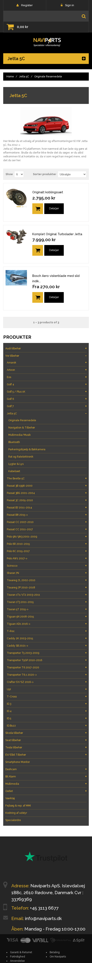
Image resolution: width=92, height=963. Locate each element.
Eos (47, 377)
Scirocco (47, 566)
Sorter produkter (44, 174)
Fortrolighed (17, 956)
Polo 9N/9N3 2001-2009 (47, 537)
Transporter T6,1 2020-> (47, 675)
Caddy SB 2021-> (47, 646)
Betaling (55, 952)
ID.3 (47, 704)
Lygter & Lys (16, 463)
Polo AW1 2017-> (47, 558)
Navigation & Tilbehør (21, 427)
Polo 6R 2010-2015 (47, 544)
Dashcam (46, 769)
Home (10, 76)
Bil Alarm (46, 776)
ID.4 (47, 711)
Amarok (47, 362)
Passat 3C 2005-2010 (47, 500)
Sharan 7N (47, 573)
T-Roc (47, 631)
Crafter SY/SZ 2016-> (47, 682)
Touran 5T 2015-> (47, 609)
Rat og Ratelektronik (20, 456)
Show (9, 174)
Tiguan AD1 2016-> (47, 624)
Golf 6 (47, 399)
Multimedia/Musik (19, 434)
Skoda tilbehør (46, 733)
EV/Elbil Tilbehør (46, 755)
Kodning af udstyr (16, 812)
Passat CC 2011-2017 (47, 529)
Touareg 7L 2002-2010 (47, 580)
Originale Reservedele (22, 420)
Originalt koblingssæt (47, 192)
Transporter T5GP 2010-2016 (47, 660)
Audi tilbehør (46, 348)
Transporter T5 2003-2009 (47, 653)
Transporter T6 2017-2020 (47, 667)
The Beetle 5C (47, 478)
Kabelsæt (14, 471)
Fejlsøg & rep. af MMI (18, 805)
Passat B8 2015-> (47, 515)
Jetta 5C (24, 76)
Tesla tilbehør (46, 747)
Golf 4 (47, 384)
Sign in (69, 5)
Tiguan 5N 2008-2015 (47, 616)
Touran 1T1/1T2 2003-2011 (47, 595)
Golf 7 (47, 406)
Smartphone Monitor (17, 762)
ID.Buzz (47, 726)
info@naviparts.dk (43, 918)
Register (27, 5)
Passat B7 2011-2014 (47, 507)
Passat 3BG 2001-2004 (47, 493)
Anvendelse (17, 960)
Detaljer (54, 208)
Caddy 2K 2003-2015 (47, 638)
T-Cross (47, 696)
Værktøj (10, 798)
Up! (47, 689)
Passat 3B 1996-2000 (47, 486)
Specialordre (13, 820)
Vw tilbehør (46, 356)
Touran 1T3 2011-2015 (47, 602)
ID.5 (47, 718)
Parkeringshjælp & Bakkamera (26, 449)
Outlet (46, 791)
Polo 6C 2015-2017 (47, 551)
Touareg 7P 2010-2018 (47, 587)
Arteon (47, 370)
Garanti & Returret (21, 952)
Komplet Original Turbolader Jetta (57, 234)
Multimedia (46, 784)
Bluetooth (14, 442)
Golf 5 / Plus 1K (47, 392)
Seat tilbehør (46, 740)
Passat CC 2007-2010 (47, 522)
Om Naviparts (58, 956)
